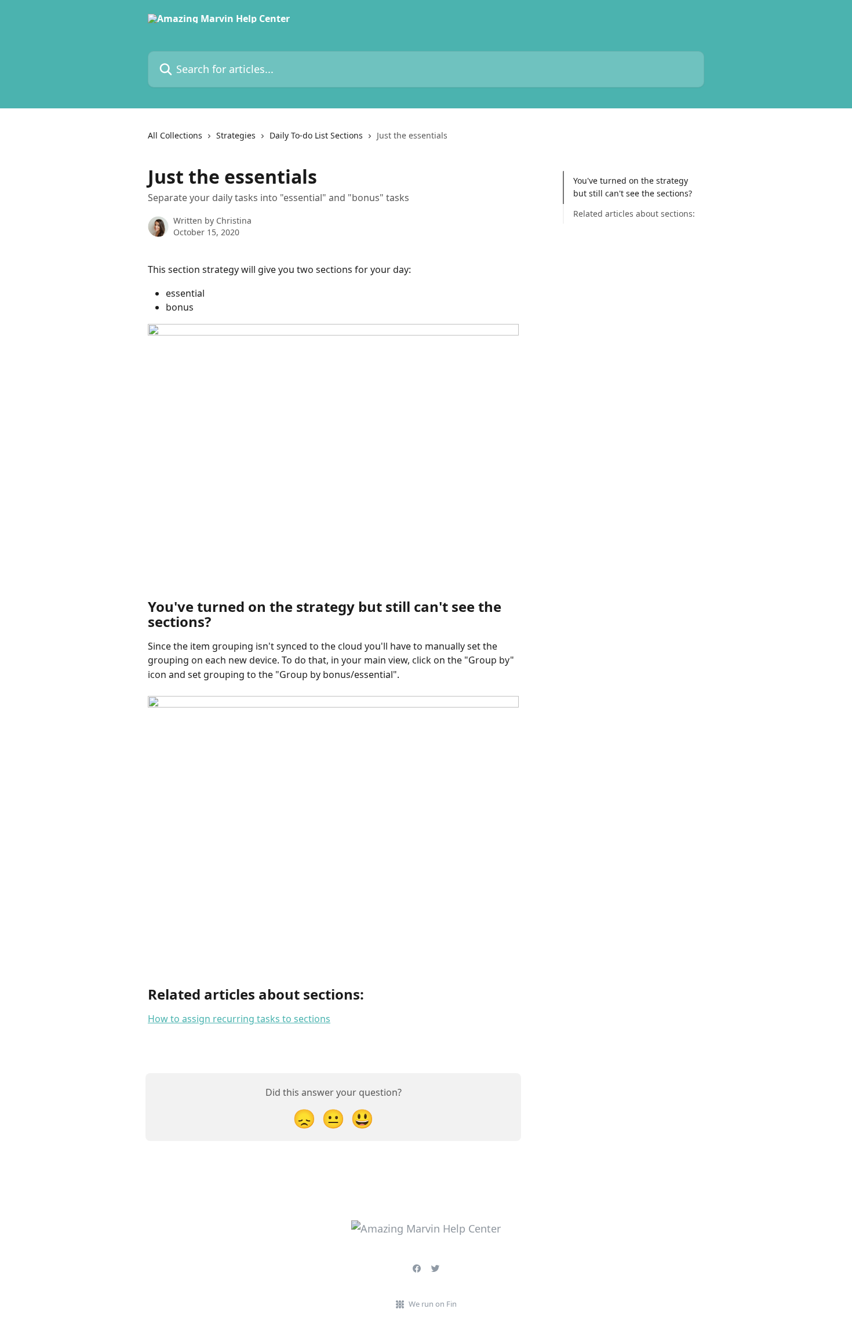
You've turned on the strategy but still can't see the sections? (632, 187)
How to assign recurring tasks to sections (239, 1018)
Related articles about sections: (634, 213)
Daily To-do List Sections (316, 135)
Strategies (236, 135)
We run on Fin (433, 1304)
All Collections (175, 135)
